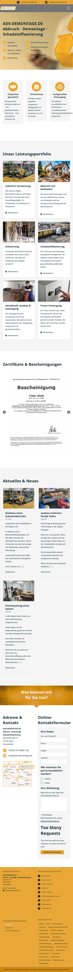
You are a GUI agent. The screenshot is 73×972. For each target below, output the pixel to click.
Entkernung (12, 58)
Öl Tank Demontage (44, 960)
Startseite (9, 925)
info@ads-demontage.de (58, 2)
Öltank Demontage (58, 960)
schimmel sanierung (62, 947)
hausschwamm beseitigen (58, 933)
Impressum (9, 928)
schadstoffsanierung (45, 943)
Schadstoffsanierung (39, 42)
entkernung (42, 927)
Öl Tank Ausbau (43, 957)
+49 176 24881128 (10, 888)
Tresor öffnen (56, 953)
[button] (4, 412)
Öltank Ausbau (55, 957)
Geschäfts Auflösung (57, 930)
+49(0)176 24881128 (18, 750)
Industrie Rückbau (44, 937)
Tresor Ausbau (60, 950)
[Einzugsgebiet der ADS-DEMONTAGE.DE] (19, 762)
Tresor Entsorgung (38, 55)
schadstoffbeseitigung (57, 940)
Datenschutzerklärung (12, 931)
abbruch (41, 924)
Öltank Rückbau (43, 963)
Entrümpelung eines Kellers (17, 607)
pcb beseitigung (43, 940)
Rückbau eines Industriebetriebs (15, 514)
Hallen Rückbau (43, 933)
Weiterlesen (12, 213)
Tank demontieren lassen (46, 950)
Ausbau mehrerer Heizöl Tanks (51, 514)
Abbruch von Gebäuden (47, 187)
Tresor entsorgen (44, 953)
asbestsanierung (57, 924)
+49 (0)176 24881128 (29, 2)
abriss (48, 924)
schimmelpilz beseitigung (46, 947)
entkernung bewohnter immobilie (57, 927)
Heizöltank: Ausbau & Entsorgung (18, 307)
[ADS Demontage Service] (8, 7)
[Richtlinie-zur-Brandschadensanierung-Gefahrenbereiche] (36, 373)
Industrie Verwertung (18, 186)
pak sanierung (56, 937)
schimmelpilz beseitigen (61, 943)
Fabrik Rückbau (43, 930)
